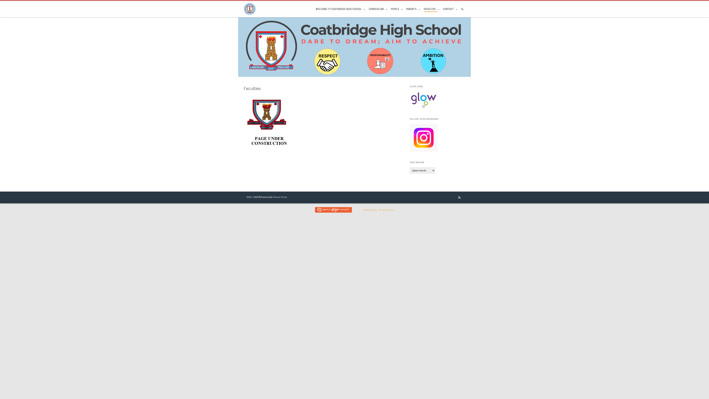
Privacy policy (386, 210)
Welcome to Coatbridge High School (339, 9)
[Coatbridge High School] (251, 9)
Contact (448, 9)
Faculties (430, 9)
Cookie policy (370, 210)
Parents (411, 9)
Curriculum (376, 9)
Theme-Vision (280, 197)
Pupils (395, 9)
